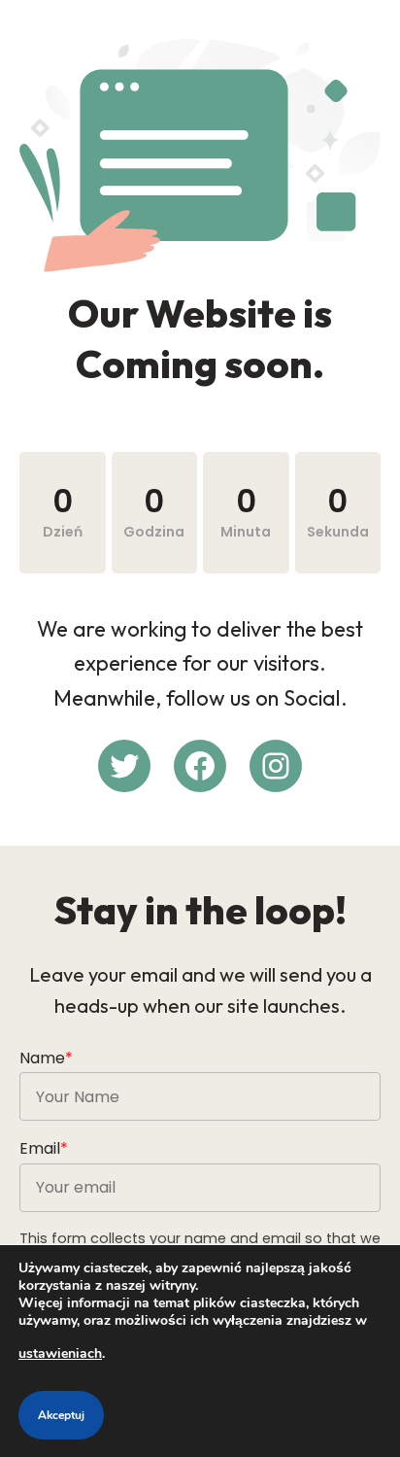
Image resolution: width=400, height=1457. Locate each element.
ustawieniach (60, 1353)
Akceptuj (61, 1415)
